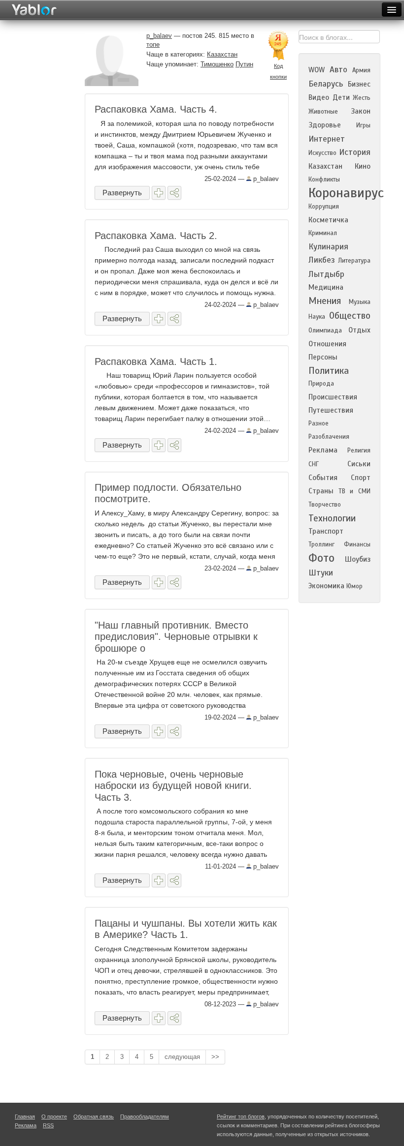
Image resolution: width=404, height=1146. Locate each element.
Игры (363, 125)
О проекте (54, 1116)
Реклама (322, 450)
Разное (318, 423)
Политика (328, 370)
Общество (349, 315)
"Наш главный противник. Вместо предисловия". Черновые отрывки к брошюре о (176, 637)
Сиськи (358, 463)
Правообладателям (144, 1116)
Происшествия (332, 396)
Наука (316, 317)
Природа (321, 384)
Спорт (360, 477)
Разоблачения (328, 437)
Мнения (324, 300)
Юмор (354, 586)
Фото (321, 558)
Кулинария (328, 246)
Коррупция (323, 207)
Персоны (322, 357)
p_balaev (265, 178)
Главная (25, 1116)
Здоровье (324, 125)
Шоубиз (357, 559)
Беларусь (325, 84)
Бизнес (359, 84)
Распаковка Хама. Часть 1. (156, 361)
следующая (182, 1056)
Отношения (327, 343)
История (354, 152)
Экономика (326, 585)
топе (153, 44)
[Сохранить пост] (159, 193)
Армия (361, 70)
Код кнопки (278, 71)
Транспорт (325, 531)
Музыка (359, 302)
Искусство (322, 153)
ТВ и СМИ (354, 491)
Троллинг (321, 544)
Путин (244, 64)
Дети (341, 97)
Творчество (324, 505)
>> (215, 1056)
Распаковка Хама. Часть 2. (156, 235)
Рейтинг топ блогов (241, 1116)
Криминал (322, 233)
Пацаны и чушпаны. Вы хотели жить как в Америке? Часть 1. (186, 929)
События (322, 477)
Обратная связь (93, 1116)
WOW (316, 69)
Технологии (332, 518)
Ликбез (321, 260)
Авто (338, 69)
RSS (48, 1125)
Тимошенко (217, 64)
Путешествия (330, 410)
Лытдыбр (326, 274)
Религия (358, 450)
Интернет (326, 139)
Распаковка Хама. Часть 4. (156, 109)
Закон (360, 111)
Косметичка (328, 219)
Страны (321, 490)
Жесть (361, 98)
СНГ (313, 464)
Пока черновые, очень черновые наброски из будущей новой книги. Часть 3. (173, 786)
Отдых (359, 330)
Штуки (320, 573)
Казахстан (222, 54)
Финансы (357, 544)
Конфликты (324, 179)
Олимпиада (325, 330)
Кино (362, 166)
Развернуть (122, 192)
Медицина (325, 287)
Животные (323, 112)
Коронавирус (346, 192)
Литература (354, 261)
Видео (318, 97)
